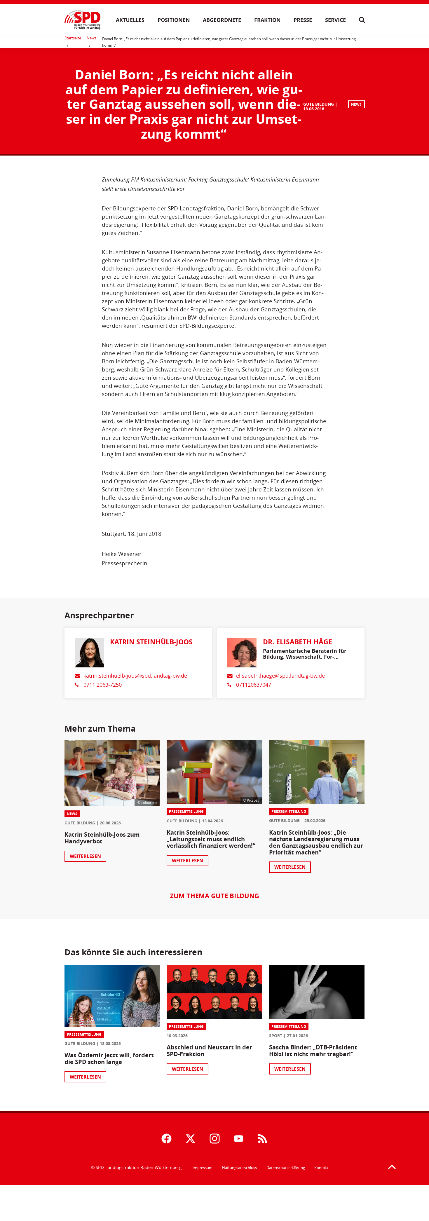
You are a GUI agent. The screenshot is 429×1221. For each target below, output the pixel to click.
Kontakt (321, 1167)
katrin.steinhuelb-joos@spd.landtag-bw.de (135, 675)
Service (335, 20)
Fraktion (267, 20)
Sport (275, 1035)
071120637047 (253, 684)
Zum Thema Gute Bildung (214, 895)
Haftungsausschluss (239, 1167)
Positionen (174, 20)
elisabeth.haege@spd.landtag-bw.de (280, 675)
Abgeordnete (222, 20)
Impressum (202, 1167)
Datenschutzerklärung (285, 1167)
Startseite (72, 38)
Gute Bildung (318, 104)
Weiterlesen (85, 856)
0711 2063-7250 (102, 684)
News (91, 38)
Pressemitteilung (186, 811)
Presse (303, 20)
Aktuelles (130, 20)
